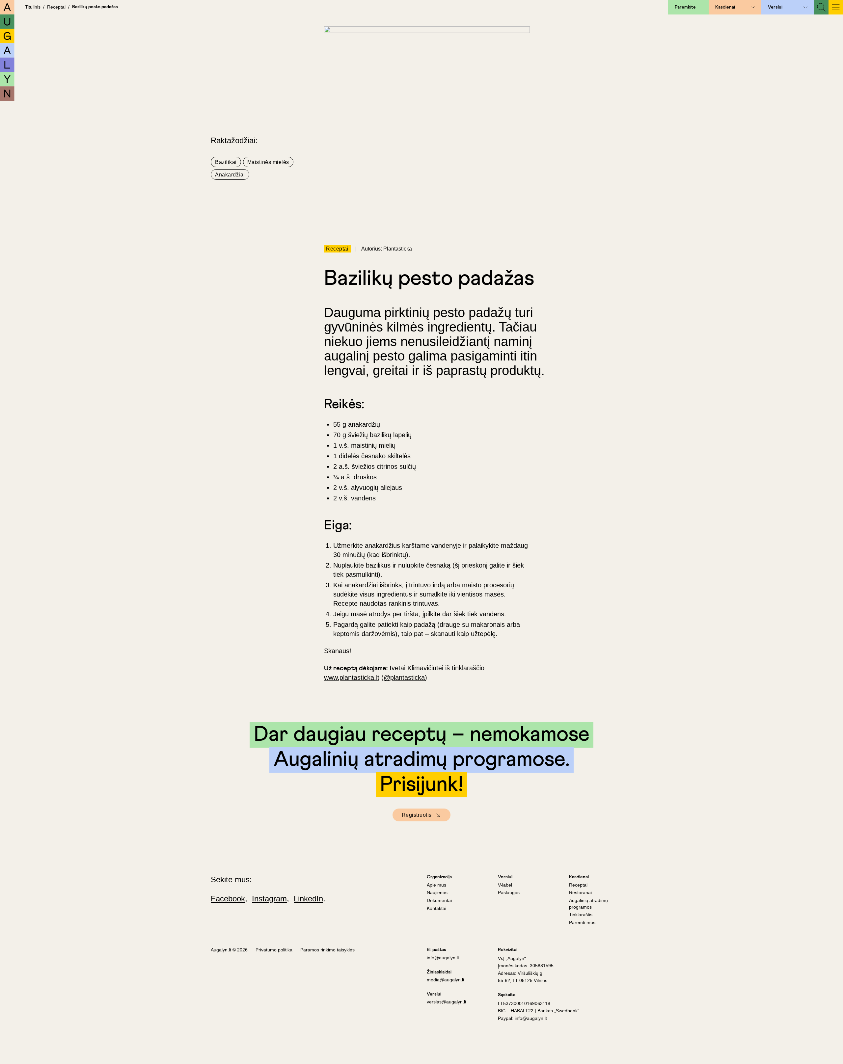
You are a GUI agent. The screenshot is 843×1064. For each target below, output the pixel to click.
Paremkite (685, 7)
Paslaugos (509, 892)
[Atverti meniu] (753, 7)
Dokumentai (439, 900)
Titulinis (33, 7)
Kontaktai (436, 908)
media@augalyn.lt (445, 979)
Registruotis (417, 815)
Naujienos (437, 892)
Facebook (228, 898)
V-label (505, 885)
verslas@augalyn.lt (446, 1001)
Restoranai (580, 892)
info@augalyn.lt (443, 957)
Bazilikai (226, 162)
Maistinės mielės (268, 162)
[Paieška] (821, 7)
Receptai (56, 7)
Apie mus (436, 885)
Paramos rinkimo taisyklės (327, 949)
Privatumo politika (274, 949)
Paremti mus (582, 922)
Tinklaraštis (580, 914)
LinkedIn (308, 898)
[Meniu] (836, 7)
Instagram (269, 898)
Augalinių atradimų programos (588, 904)
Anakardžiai (230, 174)
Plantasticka (397, 249)
